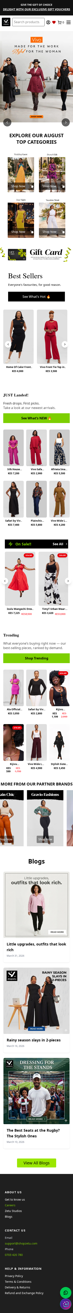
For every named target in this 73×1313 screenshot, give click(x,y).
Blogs (8, 1216)
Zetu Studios (13, 1211)
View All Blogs (37, 1163)
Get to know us (15, 1199)
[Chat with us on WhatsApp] (65, 1292)
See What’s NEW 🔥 (36, 418)
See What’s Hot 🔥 (36, 296)
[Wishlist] (54, 22)
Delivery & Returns (17, 1287)
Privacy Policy (14, 1276)
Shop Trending (36, 658)
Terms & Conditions (18, 1282)
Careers (10, 1205)
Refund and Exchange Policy (24, 1293)
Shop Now (18, 186)
